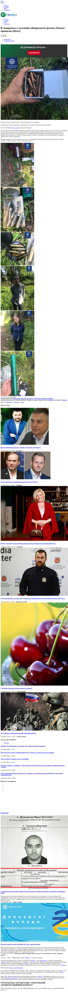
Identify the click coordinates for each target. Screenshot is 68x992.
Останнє (6, 743)
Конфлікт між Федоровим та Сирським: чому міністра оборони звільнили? (23, 746)
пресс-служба (15, 127)
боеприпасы (8, 402)
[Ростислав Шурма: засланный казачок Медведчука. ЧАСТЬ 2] (25, 479)
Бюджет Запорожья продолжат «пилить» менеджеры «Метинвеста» (21, 447)
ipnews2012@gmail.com (16, 967)
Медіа (5, 8)
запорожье (16, 402)
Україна (6, 21)
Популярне (7, 10)
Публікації (4, 813)
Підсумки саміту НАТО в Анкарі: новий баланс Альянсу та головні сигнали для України (27, 752)
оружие (22, 402)
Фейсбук (51, 400)
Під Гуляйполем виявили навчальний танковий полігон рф (18, 733)
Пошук (3, 3)
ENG (2, 1)
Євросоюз (7, 24)
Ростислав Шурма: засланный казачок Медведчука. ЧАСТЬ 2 (19, 482)
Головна (6, 19)
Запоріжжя (7, 39)
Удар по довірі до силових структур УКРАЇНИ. (15, 759)
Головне (6, 7)
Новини (6, 5)
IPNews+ (27, 957)
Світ (5, 22)
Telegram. (64, 400)
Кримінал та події (9, 41)
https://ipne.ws (43, 960)
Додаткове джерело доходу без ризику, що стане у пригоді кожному (20, 944)
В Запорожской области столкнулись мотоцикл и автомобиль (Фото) (32, 398)
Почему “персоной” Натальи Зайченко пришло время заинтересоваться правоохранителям (28, 543)
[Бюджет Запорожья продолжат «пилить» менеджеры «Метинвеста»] (25, 444)
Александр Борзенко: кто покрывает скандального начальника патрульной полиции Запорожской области (33, 598)
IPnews (33, 960)
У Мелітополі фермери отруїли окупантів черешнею (16, 688)
